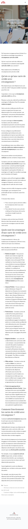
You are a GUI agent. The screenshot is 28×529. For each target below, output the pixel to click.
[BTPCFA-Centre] (3, 2)
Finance (6, 485)
